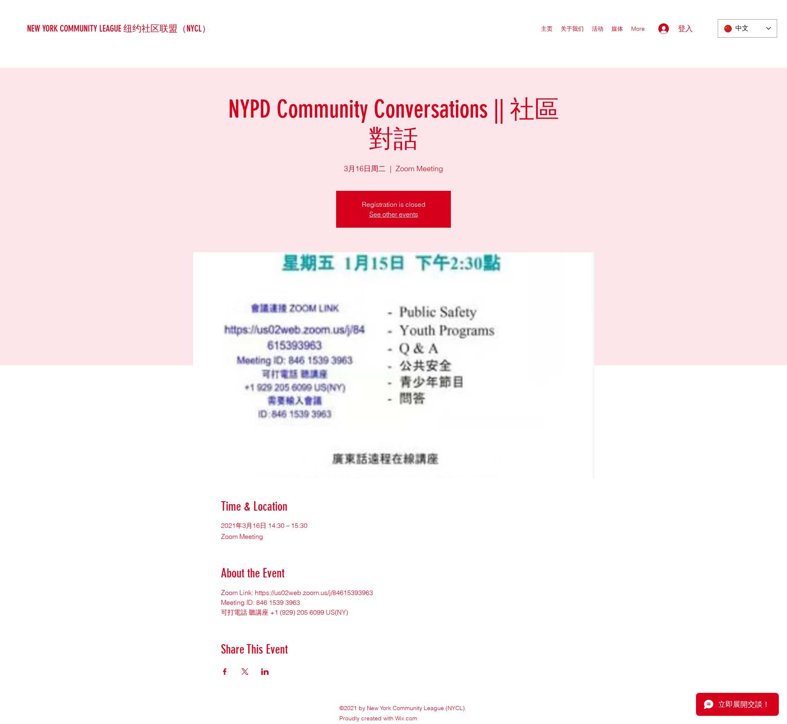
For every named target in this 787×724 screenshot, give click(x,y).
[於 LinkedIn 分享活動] (265, 671)
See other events (393, 214)
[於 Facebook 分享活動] (225, 671)
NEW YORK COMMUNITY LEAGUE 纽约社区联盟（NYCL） (119, 28)
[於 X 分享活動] (245, 671)
